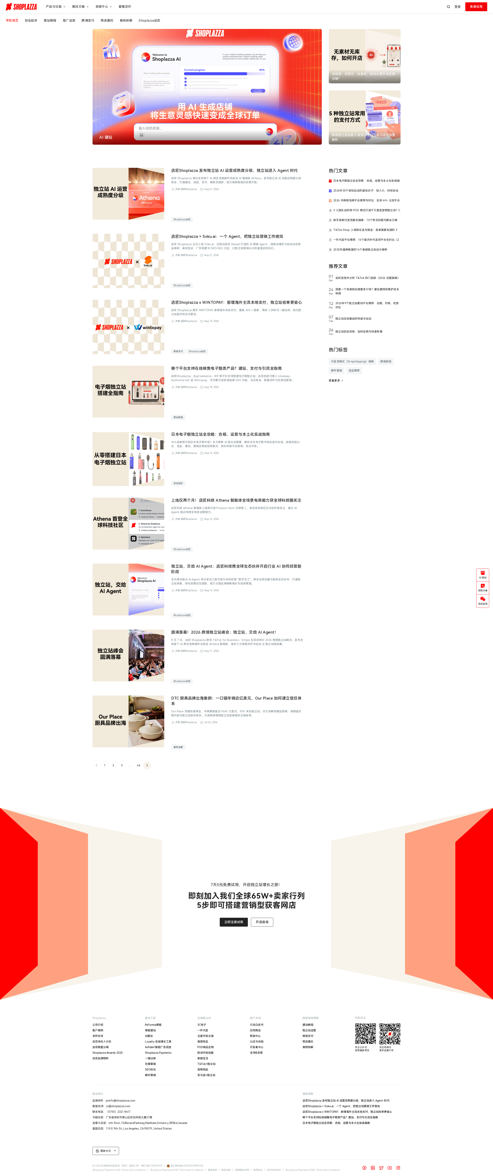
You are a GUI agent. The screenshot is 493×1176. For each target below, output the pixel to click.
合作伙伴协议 (274, 1170)
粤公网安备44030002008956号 (186, 1165)
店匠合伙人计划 (101, 1041)
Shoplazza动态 (182, 219)
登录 (457, 7)
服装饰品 (202, 1041)
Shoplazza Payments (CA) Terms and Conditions (119, 1170)
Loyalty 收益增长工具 (158, 1041)
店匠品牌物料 (100, 1058)
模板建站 (150, 1030)
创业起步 (178, 483)
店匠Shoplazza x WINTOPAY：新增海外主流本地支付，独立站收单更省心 (347, 1111)
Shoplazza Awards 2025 (107, 1052)
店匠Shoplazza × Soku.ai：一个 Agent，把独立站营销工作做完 (341, 1106)
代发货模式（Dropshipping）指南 (352, 361)
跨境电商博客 (311, 1018)
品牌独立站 (204, 1018)
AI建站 (149, 1036)
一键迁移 (150, 1058)
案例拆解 (178, 747)
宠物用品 (202, 1069)
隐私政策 (226, 1170)
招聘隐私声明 (242, 1170)
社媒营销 (150, 1063)
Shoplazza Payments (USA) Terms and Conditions (312, 1170)
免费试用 (476, 6)
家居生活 (202, 1058)
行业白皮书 (256, 1024)
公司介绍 (97, 1024)
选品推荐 (354, 370)
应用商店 (255, 1030)
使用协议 (258, 1170)
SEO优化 (150, 1069)
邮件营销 (336, 370)
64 (138, 765)
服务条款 (212, 1170)
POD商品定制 (205, 1047)
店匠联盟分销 (100, 1047)
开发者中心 (256, 1047)
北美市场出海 (205, 1036)
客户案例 (97, 1030)
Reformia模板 (153, 1024)
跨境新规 (385, 361)
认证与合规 (256, 1041)
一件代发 (202, 1030)
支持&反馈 (256, 1052)
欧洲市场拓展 (205, 1052)
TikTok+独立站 (206, 1063)
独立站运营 (309, 1030)
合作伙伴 (97, 1036)
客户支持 (255, 1018)
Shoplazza (99, 1018)
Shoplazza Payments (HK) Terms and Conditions (176, 1170)
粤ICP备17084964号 (151, 1165)
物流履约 (308, 1041)
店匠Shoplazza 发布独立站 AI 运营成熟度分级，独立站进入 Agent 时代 (346, 1100)
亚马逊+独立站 (206, 1075)
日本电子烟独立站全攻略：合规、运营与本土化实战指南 (336, 1123)
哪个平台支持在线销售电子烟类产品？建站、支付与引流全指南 (340, 1117)
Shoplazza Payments (158, 1052)
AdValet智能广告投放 (158, 1047)
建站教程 (178, 417)
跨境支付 (178, 351)
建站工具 (150, 1018)
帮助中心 (255, 1036)
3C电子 (201, 1024)
